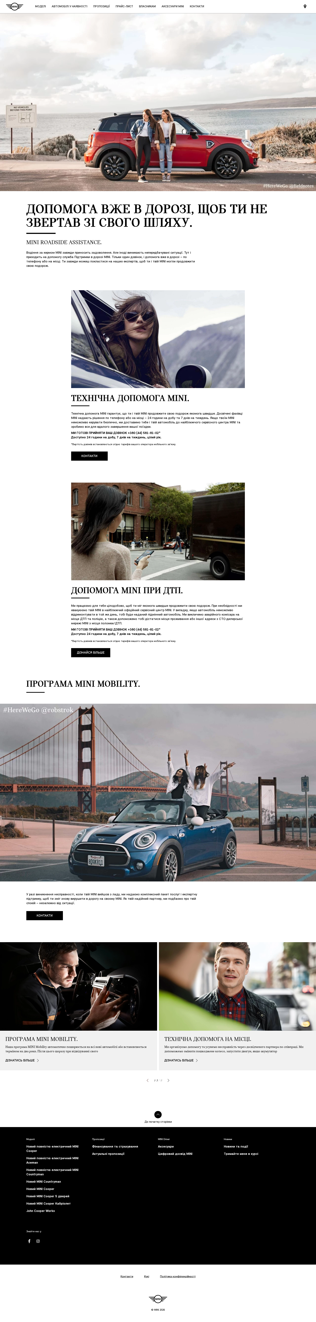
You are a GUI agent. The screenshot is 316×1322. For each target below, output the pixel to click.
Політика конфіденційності (177, 1276)
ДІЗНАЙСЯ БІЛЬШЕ (90, 653)
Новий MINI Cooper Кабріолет (48, 1204)
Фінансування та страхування (115, 1146)
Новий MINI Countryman (43, 1182)
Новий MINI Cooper (40, 1189)
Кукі (146, 1276)
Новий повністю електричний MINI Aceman (52, 1161)
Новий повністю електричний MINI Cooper (52, 1149)
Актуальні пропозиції (108, 1154)
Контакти (89, 456)
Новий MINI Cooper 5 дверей (47, 1196)
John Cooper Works (40, 1211)
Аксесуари (166, 1146)
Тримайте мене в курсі (241, 1154)
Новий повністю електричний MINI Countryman (52, 1172)
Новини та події (236, 1146)
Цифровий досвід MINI (175, 1154)
